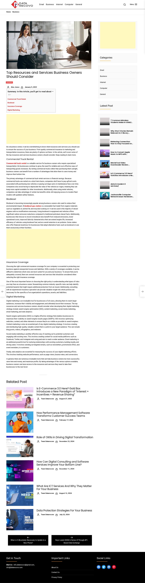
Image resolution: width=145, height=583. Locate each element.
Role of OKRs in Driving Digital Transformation (65, 437)
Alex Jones (15, 87)
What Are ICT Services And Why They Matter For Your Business (64, 488)
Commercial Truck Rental (17, 99)
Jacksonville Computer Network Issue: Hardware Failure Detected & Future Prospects (122, 196)
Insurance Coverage (15, 106)
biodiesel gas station (32, 206)
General (78, 4)
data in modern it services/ (118, 185)
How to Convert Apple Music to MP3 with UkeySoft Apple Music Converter (120, 153)
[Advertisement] (43, 129)
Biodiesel (11, 103)
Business (50, 4)
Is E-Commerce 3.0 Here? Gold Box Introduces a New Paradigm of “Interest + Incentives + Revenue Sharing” (63, 391)
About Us (54, 567)
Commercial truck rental (16, 163)
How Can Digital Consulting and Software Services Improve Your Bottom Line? (63, 463)
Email (41, 4)
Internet (59, 4)
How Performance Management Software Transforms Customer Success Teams (63, 414)
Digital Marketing (14, 110)
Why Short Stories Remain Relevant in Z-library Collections (122, 132)
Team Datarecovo (47, 399)
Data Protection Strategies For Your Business (64, 510)
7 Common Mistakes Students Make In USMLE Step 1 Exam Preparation (121, 121)
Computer (69, 4)
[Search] (124, 4)
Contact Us (55, 572)
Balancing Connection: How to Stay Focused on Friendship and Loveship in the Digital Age (122, 143)
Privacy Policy (56, 577)
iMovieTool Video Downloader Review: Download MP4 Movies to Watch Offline (122, 164)
